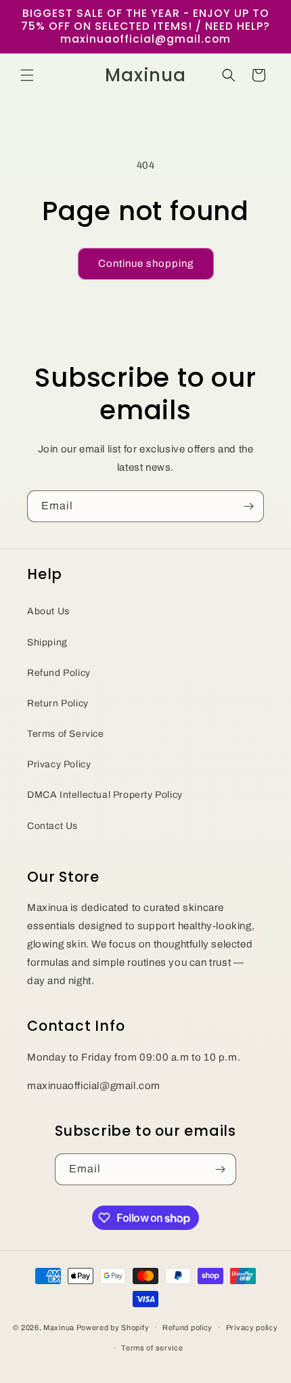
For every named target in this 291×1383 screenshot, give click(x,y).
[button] (27, 75)
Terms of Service (65, 734)
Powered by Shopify (113, 1327)
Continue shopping (146, 263)
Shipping (47, 642)
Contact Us (52, 826)
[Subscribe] (248, 506)
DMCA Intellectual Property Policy (105, 795)
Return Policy (58, 703)
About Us (48, 611)
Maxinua (58, 1327)
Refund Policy (59, 673)
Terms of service (152, 1348)
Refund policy (187, 1327)
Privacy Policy (59, 764)
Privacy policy (252, 1327)
